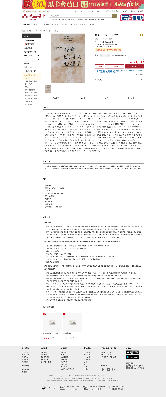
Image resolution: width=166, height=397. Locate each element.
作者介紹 (82, 98)
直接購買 (134, 66)
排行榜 (46, 24)
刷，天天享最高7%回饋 (108, 50)
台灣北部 (87, 352)
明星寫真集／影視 (30, 52)
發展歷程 (25, 359)
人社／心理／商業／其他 (42, 31)
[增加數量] (108, 55)
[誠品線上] (34, 17)
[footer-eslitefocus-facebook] (102, 369)
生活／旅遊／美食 (30, 71)
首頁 (23, 31)
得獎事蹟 (25, 362)
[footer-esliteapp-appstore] (132, 352)
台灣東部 (87, 359)
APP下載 (90, 11)
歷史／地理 (28, 84)
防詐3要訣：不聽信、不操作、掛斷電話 (38, 11)
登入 (76, 11)
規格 (106, 98)
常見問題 (44, 352)
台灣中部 (87, 355)
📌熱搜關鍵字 (29, 40)
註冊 (82, 11)
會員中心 (99, 11)
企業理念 (25, 352)
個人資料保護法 (46, 362)
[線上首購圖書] (132, 17)
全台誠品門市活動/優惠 (108, 357)
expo (92, 24)
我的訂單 (108, 11)
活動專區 (83, 24)
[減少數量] (101, 55)
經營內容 (25, 357)
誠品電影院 (64, 357)
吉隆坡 (86, 369)
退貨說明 (131, 98)
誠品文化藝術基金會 (67, 369)
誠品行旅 (64, 364)
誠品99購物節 (53, 20)
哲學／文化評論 (30, 90)
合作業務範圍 (26, 370)
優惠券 (125, 11)
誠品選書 (55, 24)
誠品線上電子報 (105, 352)
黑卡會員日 (62, 20)
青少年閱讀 (28, 104)
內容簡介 (56, 98)
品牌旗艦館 (37, 24)
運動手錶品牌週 (82, 20)
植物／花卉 (28, 101)
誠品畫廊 (74, 24)
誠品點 (132, 11)
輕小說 (26, 63)
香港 (85, 362)
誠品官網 (64, 352)
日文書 (29, 31)
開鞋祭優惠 (101, 20)
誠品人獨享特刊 (105, 355)
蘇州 (85, 364)
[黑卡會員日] (83, 4)
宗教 (26, 87)
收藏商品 (117, 11)
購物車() (141, 11)
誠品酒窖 (64, 366)
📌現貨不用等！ (29, 44)
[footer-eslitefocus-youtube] (108, 369)
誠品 (64, 354)
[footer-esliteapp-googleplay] (132, 357)
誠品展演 (64, 362)
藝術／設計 (28, 67)
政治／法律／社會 (31, 93)
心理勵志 (55, 31)
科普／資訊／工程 (31, 98)
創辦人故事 (25, 355)
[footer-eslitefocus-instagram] (114, 369)
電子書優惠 (92, 20)
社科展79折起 (72, 20)
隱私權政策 (44, 359)
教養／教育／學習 (31, 96)
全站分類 (26, 24)
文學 (25, 59)
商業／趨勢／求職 (31, 81)
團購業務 (25, 372)
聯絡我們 (44, 355)
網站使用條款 (45, 357)
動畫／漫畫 (28, 48)
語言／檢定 (28, 56)
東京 (85, 367)
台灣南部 (87, 357)
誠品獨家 (64, 24)
